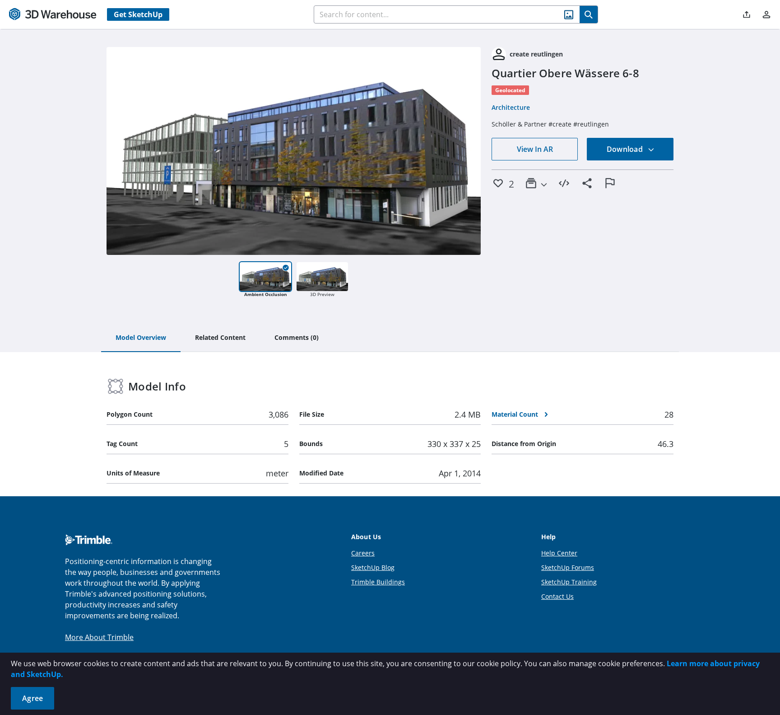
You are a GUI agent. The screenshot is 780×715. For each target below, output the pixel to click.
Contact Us (557, 596)
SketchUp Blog (373, 567)
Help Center (559, 553)
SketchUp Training (569, 582)
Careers (363, 553)
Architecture (511, 107)
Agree (32, 698)
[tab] (141, 338)
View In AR (535, 149)
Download (626, 149)
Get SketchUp (138, 14)
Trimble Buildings (378, 582)
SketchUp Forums (567, 567)
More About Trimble (99, 637)
